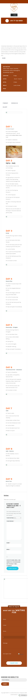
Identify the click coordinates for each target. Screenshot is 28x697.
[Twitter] (7, 58)
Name (8, 542)
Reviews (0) (14, 103)
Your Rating (10, 518)
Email (8, 549)
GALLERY (5, 107)
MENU (14, 15)
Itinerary (5, 103)
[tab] (5, 103)
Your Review (10, 521)
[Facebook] (4, 58)
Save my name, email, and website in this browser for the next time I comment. (13, 562)
